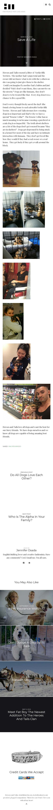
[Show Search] (49, 4)
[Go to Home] (26, 6)
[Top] (26, 803)
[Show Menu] (45, 4)
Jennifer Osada (30, 57)
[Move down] (26, 62)
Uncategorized (14, 446)
